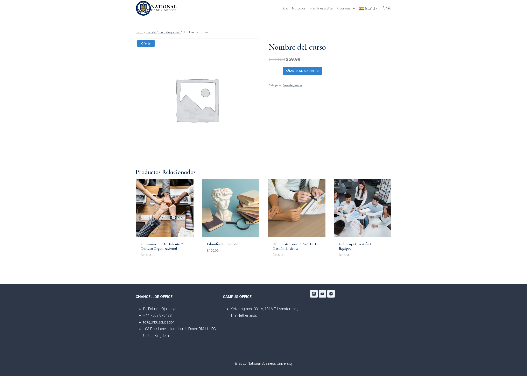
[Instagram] (314, 294)
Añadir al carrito (302, 70)
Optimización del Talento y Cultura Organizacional (162, 246)
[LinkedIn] (331, 294)
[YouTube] (322, 294)
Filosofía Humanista (222, 244)
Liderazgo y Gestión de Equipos (356, 246)
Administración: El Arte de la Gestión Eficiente (296, 246)
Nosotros (298, 8)
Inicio (284, 8)
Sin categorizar (292, 85)
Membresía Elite (321, 8)
